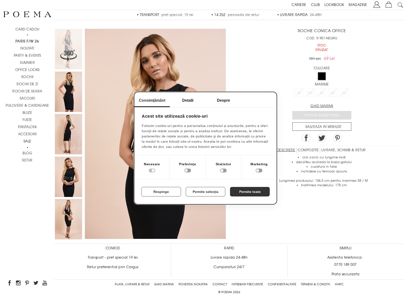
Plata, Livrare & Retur (132, 284)
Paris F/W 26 (27, 41)
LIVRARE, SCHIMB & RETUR (343, 150)
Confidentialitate (282, 284)
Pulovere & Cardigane (27, 105)
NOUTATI (27, 48)
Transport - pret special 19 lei (113, 257)
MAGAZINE (358, 5)
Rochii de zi (27, 84)
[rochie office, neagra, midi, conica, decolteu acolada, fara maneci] (68, 177)
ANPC (339, 284)
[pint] (27, 283)
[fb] (9, 283)
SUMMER (27, 63)
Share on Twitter (322, 138)
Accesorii (27, 134)
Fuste (27, 120)
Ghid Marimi (164, 284)
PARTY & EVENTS (27, 55)
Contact (220, 284)
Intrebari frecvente (247, 284)
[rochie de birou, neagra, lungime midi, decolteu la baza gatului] (68, 92)
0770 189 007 (345, 264)
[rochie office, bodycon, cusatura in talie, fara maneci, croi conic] (68, 220)
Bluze (27, 113)
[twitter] (36, 283)
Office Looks (27, 70)
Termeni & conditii (315, 284)
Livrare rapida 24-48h (229, 257)
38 (322, 93)
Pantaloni (27, 127)
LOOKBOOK (334, 5)
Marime (322, 84)
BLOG (27, 153)
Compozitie (308, 150)
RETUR (27, 160)
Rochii (27, 77)
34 (299, 93)
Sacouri (27, 98)
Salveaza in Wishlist (323, 127)
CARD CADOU (27, 29)
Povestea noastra (193, 284)
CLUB (315, 5)
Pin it (337, 138)
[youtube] (45, 283)
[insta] (18, 283)
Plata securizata (346, 274)
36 (310, 93)
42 (344, 93)
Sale (27, 141)
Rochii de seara (27, 91)
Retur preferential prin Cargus (112, 267)
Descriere (286, 150)
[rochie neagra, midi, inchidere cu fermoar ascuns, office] (68, 135)
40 (333, 93)
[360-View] (68, 50)
